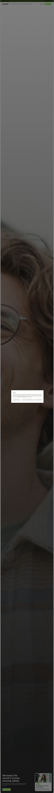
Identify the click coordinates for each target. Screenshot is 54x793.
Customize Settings (16, 399)
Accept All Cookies (38, 399)
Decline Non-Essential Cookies (28, 399)
